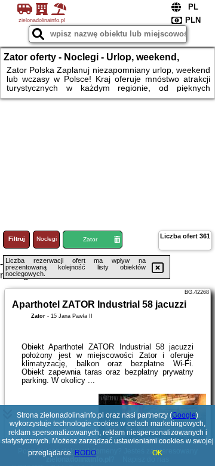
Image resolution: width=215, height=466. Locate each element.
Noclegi (46, 238)
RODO (85, 453)
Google (184, 415)
